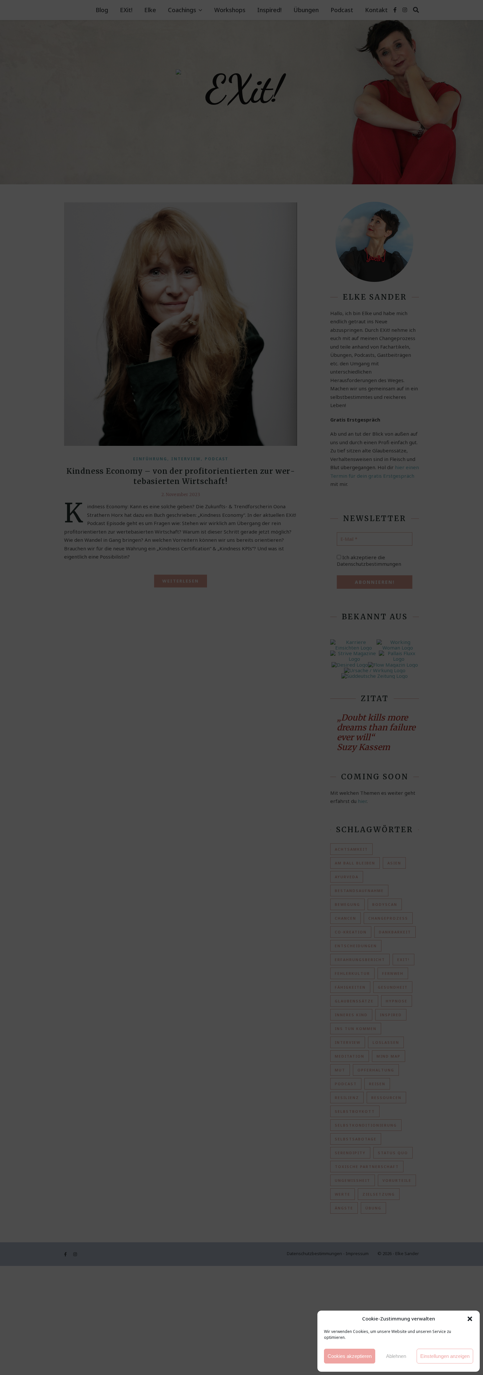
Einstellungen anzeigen (445, 1356)
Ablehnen (396, 1356)
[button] (470, 1319)
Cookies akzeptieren (350, 1356)
